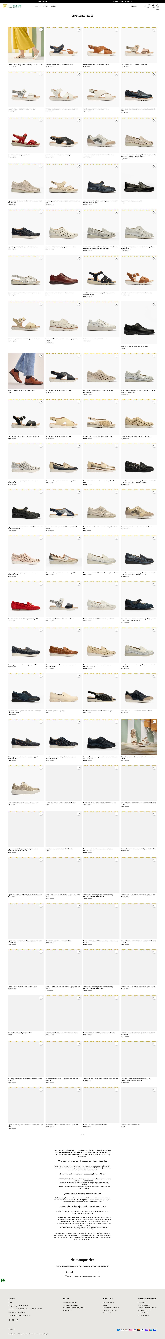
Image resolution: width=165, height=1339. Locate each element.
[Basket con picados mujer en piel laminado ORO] (26, 783)
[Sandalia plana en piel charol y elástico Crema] (101, 417)
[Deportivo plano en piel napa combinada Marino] (139, 691)
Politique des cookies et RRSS (147, 1308)
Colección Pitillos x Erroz (70, 1305)
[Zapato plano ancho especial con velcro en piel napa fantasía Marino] (101, 737)
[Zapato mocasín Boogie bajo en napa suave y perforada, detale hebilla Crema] (101, 967)
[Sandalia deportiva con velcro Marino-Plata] (64, 599)
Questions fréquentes (110, 1310)
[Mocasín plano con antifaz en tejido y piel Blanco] (101, 599)
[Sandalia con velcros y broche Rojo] (26, 135)
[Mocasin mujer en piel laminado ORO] (101, 1105)
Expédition (106, 1305)
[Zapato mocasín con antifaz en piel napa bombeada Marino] (139, 89)
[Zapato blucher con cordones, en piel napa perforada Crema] (139, 921)
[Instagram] (17, 1320)
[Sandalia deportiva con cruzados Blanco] (101, 89)
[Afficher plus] (82, 1135)
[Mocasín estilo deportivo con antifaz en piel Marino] (64, 461)
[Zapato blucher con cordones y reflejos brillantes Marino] (101, 1059)
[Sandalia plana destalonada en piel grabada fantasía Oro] (64, 181)
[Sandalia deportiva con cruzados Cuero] (101, 45)
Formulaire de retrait (144, 1310)
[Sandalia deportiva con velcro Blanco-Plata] (26, 89)
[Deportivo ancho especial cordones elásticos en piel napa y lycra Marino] (26, 691)
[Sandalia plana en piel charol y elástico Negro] (101, 691)
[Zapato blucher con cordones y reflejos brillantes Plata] (139, 829)
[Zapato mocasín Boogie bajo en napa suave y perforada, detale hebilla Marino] (139, 1059)
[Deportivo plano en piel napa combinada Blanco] (101, 135)
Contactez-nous (42, 1)
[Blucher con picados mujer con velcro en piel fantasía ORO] (101, 507)
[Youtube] (13, 1320)
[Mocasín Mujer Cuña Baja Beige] (64, 691)
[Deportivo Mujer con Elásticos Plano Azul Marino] (64, 783)
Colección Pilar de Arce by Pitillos (73, 1308)
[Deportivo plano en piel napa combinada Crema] (139, 507)
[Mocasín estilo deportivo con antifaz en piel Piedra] (101, 783)
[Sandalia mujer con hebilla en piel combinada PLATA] (26, 273)
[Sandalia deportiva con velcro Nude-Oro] (139, 45)
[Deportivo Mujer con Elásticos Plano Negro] (139, 322)
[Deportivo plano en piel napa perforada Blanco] (64, 227)
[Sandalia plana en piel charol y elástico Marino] (26, 967)
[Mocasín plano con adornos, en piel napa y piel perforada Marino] (26, 737)
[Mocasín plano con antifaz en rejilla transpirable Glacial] (101, 553)
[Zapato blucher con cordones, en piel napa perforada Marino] (64, 967)
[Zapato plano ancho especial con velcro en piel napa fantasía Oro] (26, 181)
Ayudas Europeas (143, 1315)
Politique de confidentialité (91, 1276)
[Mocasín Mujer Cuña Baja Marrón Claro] (26, 1013)
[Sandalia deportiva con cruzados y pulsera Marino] (64, 1013)
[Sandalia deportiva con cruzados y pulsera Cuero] (139, 273)
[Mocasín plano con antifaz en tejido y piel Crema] (101, 1013)
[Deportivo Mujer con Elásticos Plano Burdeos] (64, 273)
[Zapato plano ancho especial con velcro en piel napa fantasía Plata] (139, 227)
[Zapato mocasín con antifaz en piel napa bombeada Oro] (101, 461)
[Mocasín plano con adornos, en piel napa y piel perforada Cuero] (64, 645)
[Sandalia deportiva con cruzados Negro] (64, 135)
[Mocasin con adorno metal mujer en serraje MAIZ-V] (64, 1105)
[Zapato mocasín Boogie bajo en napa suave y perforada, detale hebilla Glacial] (101, 875)
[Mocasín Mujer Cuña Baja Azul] (139, 1105)
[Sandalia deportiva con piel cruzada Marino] (64, 45)
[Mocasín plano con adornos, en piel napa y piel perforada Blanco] (101, 829)
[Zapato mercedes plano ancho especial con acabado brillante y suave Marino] (101, 181)
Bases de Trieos (143, 1313)
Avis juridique (142, 1302)
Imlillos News (67, 1310)
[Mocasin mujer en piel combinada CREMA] (64, 921)
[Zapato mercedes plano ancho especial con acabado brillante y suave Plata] (139, 371)
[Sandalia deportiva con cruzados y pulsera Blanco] (64, 89)
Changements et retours (111, 1308)
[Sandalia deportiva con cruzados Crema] (64, 417)
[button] (158, 5)
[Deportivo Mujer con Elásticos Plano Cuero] (26, 371)
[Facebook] (9, 1320)
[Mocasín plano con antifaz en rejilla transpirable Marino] (139, 875)
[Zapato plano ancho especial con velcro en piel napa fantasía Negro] (26, 921)
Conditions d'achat (144, 1305)
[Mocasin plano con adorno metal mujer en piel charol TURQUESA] (139, 1013)
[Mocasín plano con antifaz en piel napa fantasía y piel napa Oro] (101, 921)
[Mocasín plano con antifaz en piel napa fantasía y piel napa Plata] (139, 645)
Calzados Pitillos (17, 1334)
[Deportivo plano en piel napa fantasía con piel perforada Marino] (64, 737)
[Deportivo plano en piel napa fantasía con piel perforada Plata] (26, 461)
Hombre (45, 6)
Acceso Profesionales (70, 1302)
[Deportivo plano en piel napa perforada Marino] (26, 227)
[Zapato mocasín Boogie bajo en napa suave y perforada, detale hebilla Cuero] (26, 829)
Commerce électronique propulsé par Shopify (35, 1334)
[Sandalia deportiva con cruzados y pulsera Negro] (26, 417)
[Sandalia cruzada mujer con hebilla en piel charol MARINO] (64, 507)
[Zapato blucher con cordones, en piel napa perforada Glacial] (64, 319)
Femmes (37, 6)
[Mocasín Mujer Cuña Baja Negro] (139, 181)
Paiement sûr (107, 1313)
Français (11, 1329)
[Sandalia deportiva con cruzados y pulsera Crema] (26, 319)
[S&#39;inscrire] (98, 1272)
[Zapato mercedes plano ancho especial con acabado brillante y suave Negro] (26, 507)
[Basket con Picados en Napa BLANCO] (101, 319)
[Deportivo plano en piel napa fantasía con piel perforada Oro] (101, 371)
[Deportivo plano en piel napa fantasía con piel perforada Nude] (26, 553)
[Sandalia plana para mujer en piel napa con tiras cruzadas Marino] (101, 273)
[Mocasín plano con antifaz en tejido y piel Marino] (26, 645)
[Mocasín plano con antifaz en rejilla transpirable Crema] (139, 967)
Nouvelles (53, 6)
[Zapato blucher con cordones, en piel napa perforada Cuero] (139, 783)
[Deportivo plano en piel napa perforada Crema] (139, 417)
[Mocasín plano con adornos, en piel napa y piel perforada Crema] (101, 645)
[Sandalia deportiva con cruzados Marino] (64, 371)
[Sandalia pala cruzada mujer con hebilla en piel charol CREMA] (139, 737)
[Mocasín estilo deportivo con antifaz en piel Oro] (64, 553)
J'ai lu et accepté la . (84, 1276)
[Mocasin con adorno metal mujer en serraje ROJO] (26, 599)
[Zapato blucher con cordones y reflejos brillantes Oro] (26, 875)
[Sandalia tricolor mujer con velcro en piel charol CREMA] (26, 45)
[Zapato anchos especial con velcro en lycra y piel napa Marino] (26, 1105)
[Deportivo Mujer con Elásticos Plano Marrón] (64, 829)
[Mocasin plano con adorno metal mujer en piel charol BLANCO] (64, 1059)
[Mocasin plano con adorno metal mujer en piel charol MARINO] (26, 1059)
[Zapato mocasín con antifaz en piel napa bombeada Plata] (64, 875)
